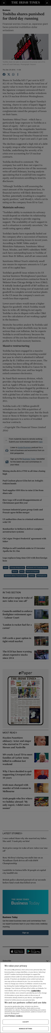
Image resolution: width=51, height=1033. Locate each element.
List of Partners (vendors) (14, 1016)
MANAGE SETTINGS (25, 1029)
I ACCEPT (25, 1022)
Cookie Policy (36, 991)
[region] (25, 997)
